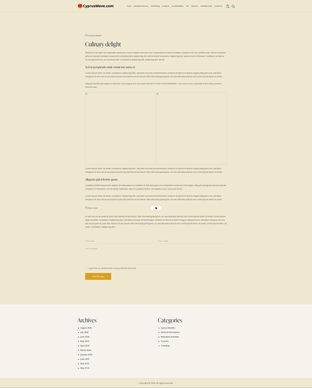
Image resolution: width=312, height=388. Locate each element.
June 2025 (84, 359)
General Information (170, 332)
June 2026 (84, 336)
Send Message (98, 276)
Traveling (165, 345)
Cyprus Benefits (168, 328)
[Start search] (233, 6)
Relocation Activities (170, 336)
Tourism (165, 341)
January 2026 (86, 354)
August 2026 (86, 328)
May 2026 (84, 341)
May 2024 (84, 368)
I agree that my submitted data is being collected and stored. (112, 268)
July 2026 (84, 332)
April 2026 (84, 345)
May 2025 (84, 363)
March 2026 (85, 350)
